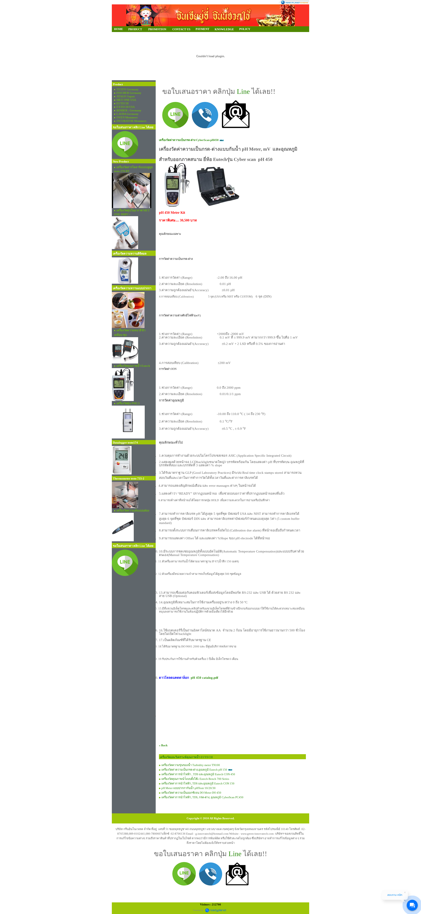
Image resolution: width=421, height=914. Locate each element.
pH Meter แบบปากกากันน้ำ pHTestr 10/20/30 (188, 788)
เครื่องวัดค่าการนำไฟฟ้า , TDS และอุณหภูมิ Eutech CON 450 (198, 774)
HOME (118, 29)
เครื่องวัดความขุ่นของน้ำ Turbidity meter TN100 (190, 765)
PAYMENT (202, 29)
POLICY (244, 29)
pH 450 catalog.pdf (204, 677)
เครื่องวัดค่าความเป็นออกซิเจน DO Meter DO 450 (191, 792)
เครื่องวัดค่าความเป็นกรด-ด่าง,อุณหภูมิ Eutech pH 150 (194, 769)
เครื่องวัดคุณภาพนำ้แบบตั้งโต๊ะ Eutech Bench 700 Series (195, 778)
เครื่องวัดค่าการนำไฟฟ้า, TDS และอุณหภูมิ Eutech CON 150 (197, 783)
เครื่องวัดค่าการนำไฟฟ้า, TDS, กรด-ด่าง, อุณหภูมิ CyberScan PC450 (202, 797)
